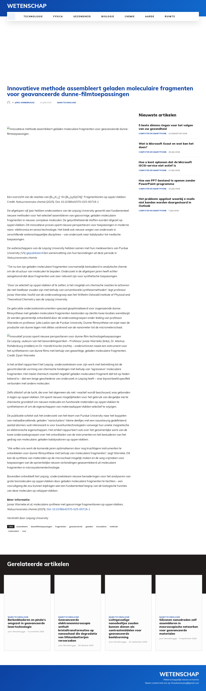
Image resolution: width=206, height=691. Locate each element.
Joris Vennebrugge (24, 103)
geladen (89, 526)
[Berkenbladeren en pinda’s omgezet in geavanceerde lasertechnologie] (27, 593)
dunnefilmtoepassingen (41, 526)
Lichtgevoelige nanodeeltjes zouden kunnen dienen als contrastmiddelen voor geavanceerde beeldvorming (125, 628)
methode (114, 526)
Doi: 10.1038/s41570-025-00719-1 (68, 509)
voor (24, 531)
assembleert (22, 526)
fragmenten (60, 526)
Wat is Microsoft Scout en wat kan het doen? (166, 145)
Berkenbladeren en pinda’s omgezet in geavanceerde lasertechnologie (27, 623)
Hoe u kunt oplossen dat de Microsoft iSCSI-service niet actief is (165, 163)
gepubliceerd (34, 253)
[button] (11, 16)
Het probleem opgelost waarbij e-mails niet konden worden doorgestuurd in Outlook (167, 202)
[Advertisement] (103, 53)
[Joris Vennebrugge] (9, 102)
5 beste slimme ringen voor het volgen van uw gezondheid (166, 127)
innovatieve (101, 526)
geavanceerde (75, 526)
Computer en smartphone (152, 133)
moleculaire (13, 531)
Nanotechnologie (66, 103)
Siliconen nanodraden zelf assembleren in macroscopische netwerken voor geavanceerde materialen (178, 626)
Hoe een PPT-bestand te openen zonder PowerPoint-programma (167, 182)
